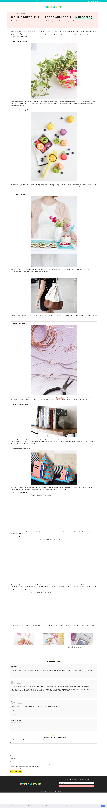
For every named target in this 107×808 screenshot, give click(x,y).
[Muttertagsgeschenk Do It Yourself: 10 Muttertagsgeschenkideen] (82, 639)
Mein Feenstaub (31, 269)
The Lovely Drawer (33, 103)
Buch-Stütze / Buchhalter (21, 448)
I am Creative (19, 533)
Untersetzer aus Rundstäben (23, 590)
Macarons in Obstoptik (20, 110)
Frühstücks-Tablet (18, 194)
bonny (13, 26)
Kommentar (12, 742)
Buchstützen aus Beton (20, 404)
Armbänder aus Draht (19, 323)
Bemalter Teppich (18, 537)
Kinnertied (63, 489)
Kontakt (87, 779)
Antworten (14, 714)
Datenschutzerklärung (71, 779)
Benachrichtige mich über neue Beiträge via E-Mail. (22, 768)
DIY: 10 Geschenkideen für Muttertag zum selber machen (24, 646)
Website (11, 761)
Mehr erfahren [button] (74, 805)
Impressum (81, 779)
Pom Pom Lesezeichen (20, 492)
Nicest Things (60, 397)
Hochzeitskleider (18, 720)
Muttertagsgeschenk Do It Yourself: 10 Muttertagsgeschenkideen (77, 647)
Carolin (15, 666)
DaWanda (80, 315)
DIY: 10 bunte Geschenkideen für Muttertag (50, 646)
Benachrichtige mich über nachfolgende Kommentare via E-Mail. (25, 766)
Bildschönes (17, 625)
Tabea (15, 682)
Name (11, 755)
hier (83, 186)
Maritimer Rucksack (19, 276)
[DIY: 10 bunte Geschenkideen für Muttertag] (53, 639)
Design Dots (50, 586)
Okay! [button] (103, 805)
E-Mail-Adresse (13, 758)
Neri (14, 702)
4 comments (23, 13)
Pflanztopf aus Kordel (20, 41)
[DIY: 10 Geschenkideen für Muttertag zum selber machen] (24, 639)
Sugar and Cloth (18, 184)
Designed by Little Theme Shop (60, 791)
